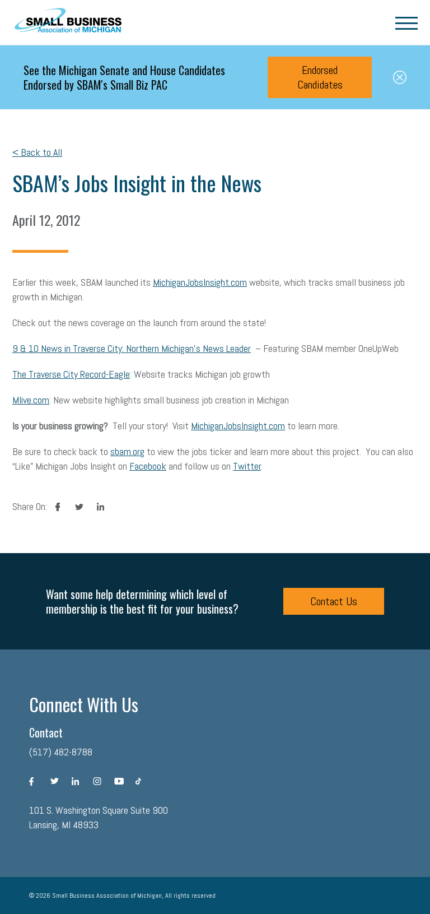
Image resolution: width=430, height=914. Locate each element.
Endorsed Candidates (320, 77)
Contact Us (333, 601)
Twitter (247, 466)
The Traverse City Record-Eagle (71, 374)
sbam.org (127, 451)
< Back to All (37, 152)
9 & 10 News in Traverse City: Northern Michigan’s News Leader (131, 348)
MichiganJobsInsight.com (200, 282)
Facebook (147, 466)
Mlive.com (30, 399)
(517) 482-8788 (60, 751)
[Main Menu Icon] (406, 22)
